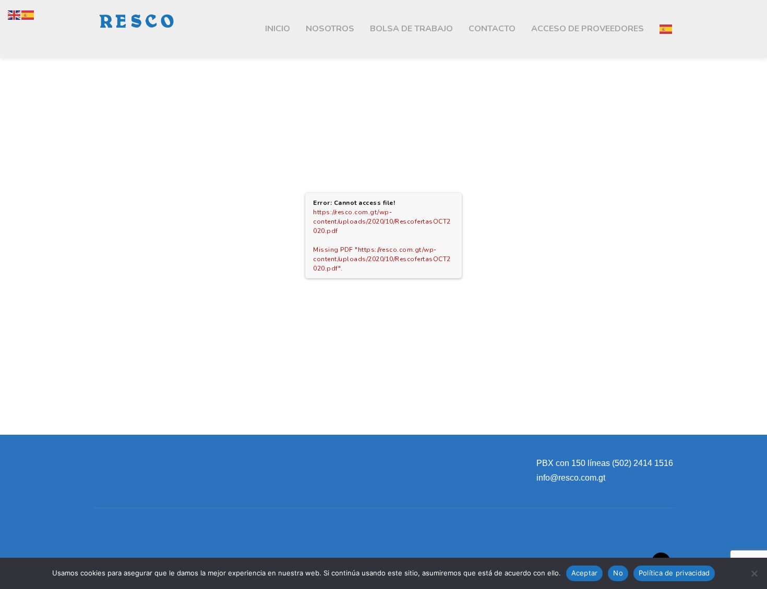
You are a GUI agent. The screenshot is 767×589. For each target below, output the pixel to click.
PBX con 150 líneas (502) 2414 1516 (604, 463)
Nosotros (330, 28)
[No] (754, 573)
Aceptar (584, 573)
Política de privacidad (674, 573)
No (618, 573)
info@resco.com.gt (570, 477)
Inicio (277, 28)
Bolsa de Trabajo (411, 28)
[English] (14, 14)
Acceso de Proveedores (587, 28)
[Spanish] (666, 28)
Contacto (492, 28)
